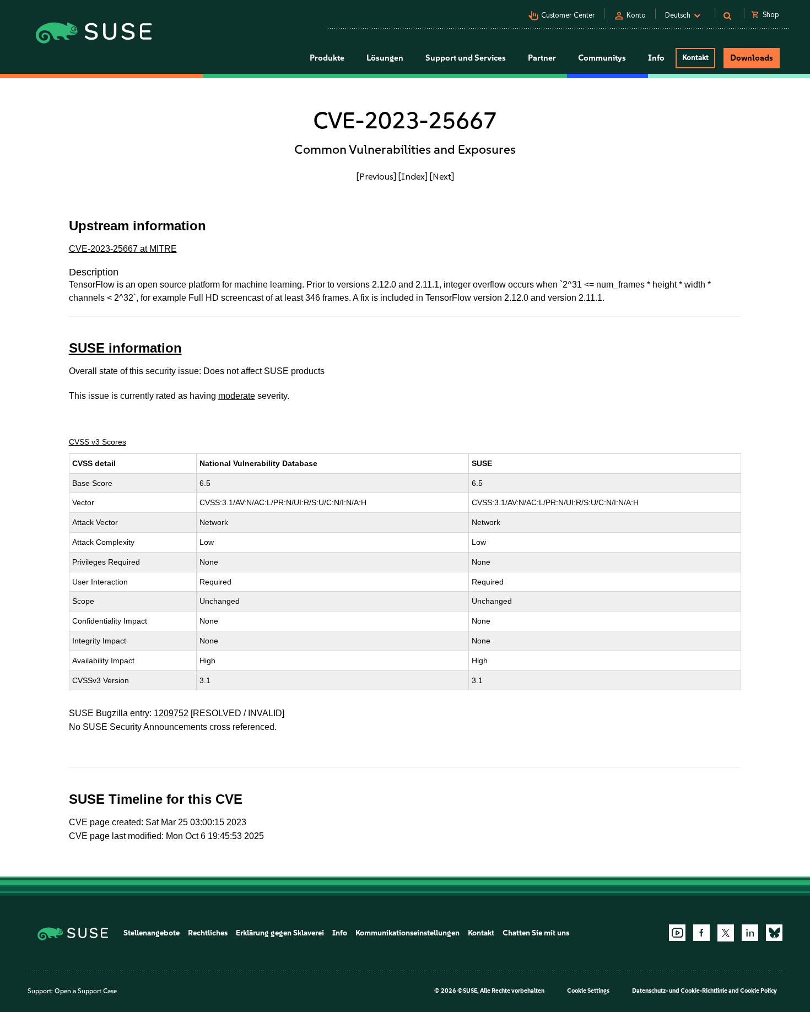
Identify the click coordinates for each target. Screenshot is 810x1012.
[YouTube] (677, 932)
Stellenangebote (151, 933)
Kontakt (695, 57)
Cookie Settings (588, 990)
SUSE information (125, 347)
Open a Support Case (86, 991)
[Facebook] (701, 932)
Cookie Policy (758, 990)
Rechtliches (208, 933)
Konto (636, 15)
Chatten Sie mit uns (536, 933)
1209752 (171, 713)
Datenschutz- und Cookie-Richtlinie (679, 990)
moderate (236, 396)
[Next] (442, 176)
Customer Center (568, 15)
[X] (725, 932)
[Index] (413, 176)
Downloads (751, 58)
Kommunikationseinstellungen (407, 933)
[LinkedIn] (750, 932)
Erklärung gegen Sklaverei (280, 933)
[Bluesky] (774, 932)
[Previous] (376, 176)
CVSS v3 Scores (97, 441)
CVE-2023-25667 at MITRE (123, 248)
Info (339, 933)
